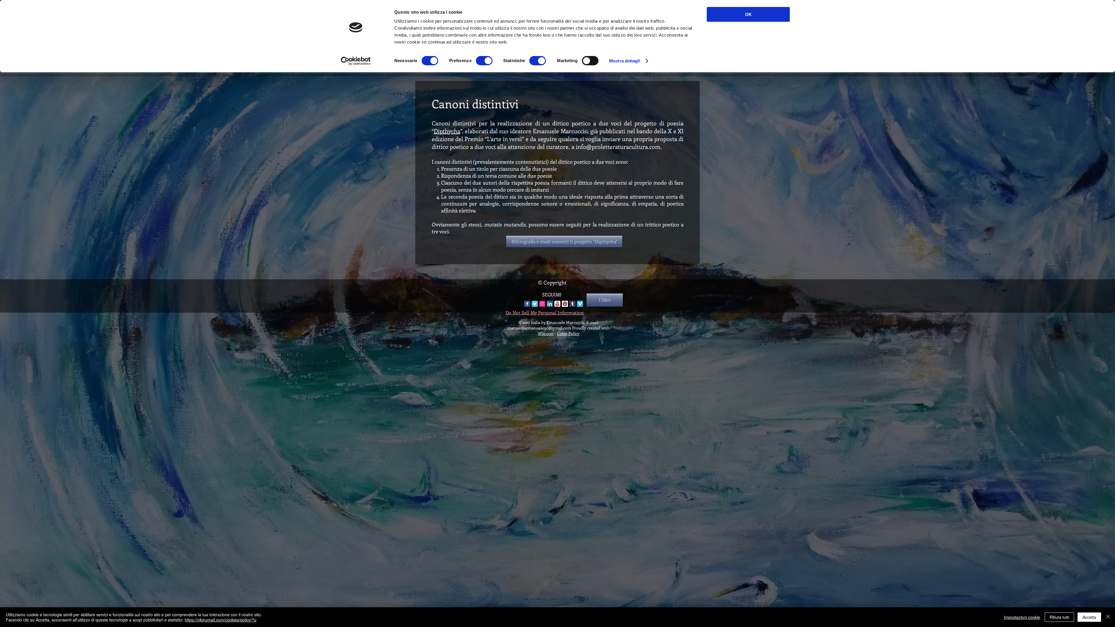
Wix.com (546, 333)
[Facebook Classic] (527, 304)
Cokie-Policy (568, 333)
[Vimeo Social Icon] (580, 304)
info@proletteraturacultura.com (618, 146)
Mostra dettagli (624, 60)
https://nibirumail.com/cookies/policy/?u (220, 620)
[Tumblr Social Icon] (572, 304)
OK (748, 14)
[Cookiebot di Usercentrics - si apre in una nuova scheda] (355, 61)
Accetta (1089, 617)
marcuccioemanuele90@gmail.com (539, 328)
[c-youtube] (557, 304)
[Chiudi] (1108, 617)
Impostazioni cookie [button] (1022, 617)
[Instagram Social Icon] (542, 304)
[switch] (484, 60)
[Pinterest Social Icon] (565, 304)
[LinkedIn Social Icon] (550, 304)
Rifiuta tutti (1059, 617)
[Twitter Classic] (535, 304)
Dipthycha (447, 131)
